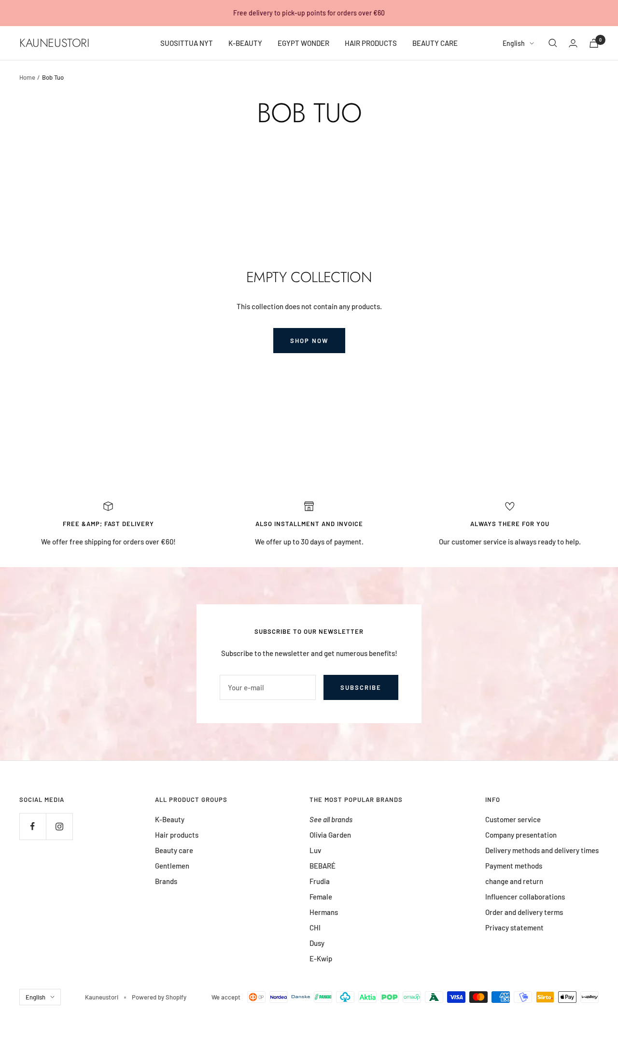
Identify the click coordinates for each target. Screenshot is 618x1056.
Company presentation (521, 834)
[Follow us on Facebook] (32, 826)
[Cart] (594, 43)
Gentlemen (172, 865)
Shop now (309, 340)
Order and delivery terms (524, 912)
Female (320, 896)
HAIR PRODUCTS (371, 43)
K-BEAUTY (245, 43)
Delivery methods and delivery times (542, 850)
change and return (514, 881)
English (514, 43)
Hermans (323, 912)
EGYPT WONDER (303, 43)
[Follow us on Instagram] (59, 826)
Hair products (176, 834)
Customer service (513, 819)
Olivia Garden (330, 834)
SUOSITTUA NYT (186, 43)
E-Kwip (320, 958)
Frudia (319, 881)
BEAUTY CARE (435, 43)
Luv (315, 850)
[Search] (552, 43)
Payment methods (513, 865)
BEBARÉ (322, 865)
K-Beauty (169, 819)
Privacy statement (514, 927)
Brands (166, 881)
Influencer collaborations (525, 896)
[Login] (573, 43)
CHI (315, 927)
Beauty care (174, 850)
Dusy (316, 943)
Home (27, 77)
